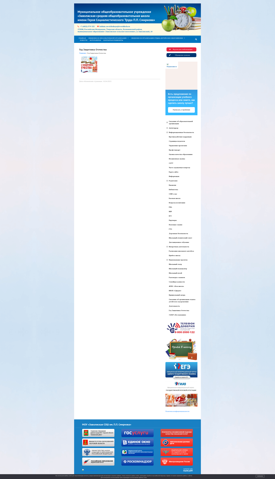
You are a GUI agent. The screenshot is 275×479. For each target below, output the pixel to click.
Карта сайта (173, 172)
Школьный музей (175, 273)
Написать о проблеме (181, 110)
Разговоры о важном (177, 277)
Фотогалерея (95, 40)
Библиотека (173, 189)
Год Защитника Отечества (179, 310)
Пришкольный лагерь (177, 295)
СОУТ (171, 163)
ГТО (170, 229)
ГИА (170, 207)
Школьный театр (175, 264)
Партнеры (173, 220)
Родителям (173, 181)
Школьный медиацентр (178, 269)
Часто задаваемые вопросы (179, 167)
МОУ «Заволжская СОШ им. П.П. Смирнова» (106, 424)
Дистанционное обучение (179, 242)
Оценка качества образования (180, 154)
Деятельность (174, 306)
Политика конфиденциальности (177, 411)
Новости (83, 40)
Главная (82, 38)
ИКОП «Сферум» (175, 291)
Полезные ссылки (175, 225)
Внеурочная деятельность (179, 247)
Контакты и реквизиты (113, 40)
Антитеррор (173, 128)
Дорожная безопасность (178, 233)
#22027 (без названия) (177, 315)
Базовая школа (174, 198)
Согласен (260, 476)
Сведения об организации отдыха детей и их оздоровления (157, 38)
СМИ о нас (173, 194)
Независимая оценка (177, 159)
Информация (174, 176)
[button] (196, 39)
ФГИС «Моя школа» (176, 286)
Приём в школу (174, 255)
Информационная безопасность (181, 132)
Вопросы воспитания (177, 203)
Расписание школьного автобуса (181, 251)
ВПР (170, 211)
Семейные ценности (177, 282)
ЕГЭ (170, 216)
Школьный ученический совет (180, 238)
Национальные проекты (178, 260)
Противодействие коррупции (180, 137)
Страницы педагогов (177, 141)
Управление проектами (178, 146)
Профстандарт (174, 150)
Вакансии (172, 185)
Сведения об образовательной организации (107, 38)
